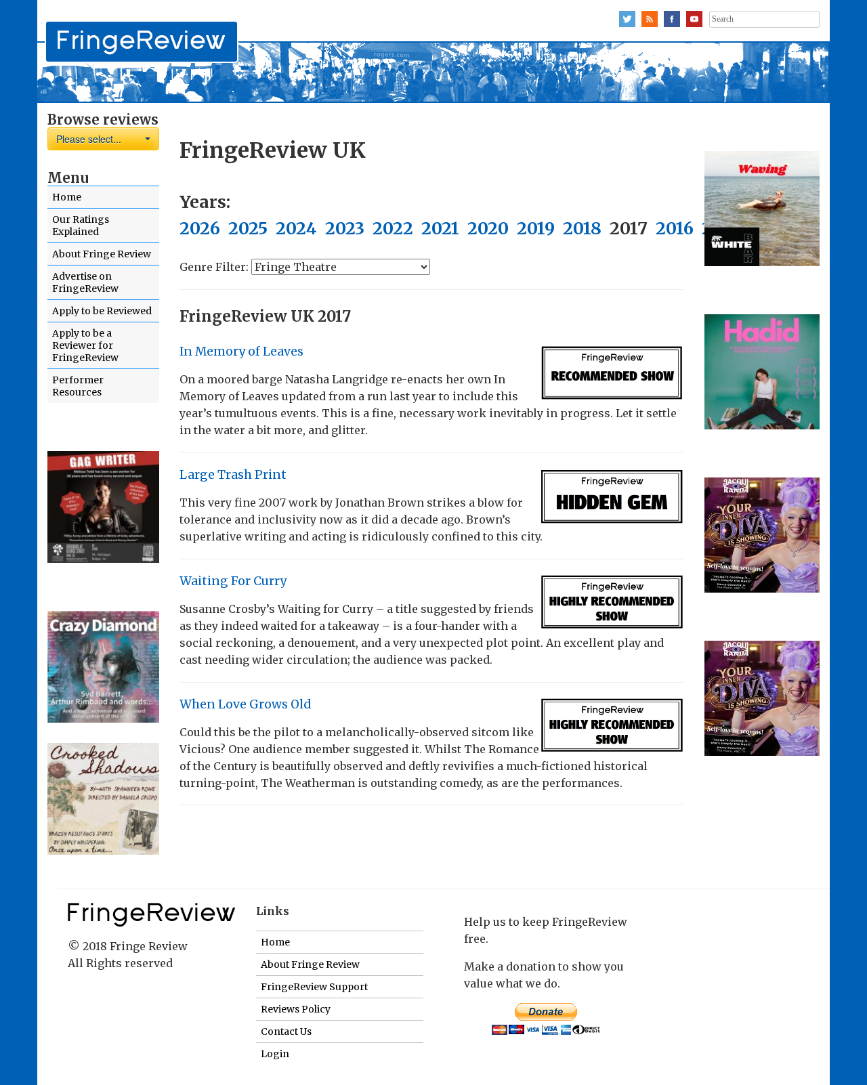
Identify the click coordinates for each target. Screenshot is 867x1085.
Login (275, 1054)
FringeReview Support (314, 987)
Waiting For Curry (233, 581)
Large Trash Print (233, 474)
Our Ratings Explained (80, 225)
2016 (675, 228)
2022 (393, 228)
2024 (296, 228)
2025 (248, 228)
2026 (199, 228)
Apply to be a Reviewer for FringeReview (85, 345)
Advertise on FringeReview (85, 282)
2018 (582, 228)
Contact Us (286, 1031)
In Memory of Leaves (241, 351)
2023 (344, 228)
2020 (488, 228)
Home (66, 197)
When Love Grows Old (245, 704)
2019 (536, 228)
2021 (440, 228)
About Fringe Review (101, 254)
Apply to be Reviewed (102, 311)
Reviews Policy (296, 1009)
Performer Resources (78, 386)
